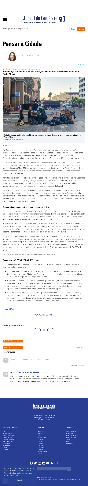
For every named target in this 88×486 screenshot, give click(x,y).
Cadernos (41, 448)
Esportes (40, 439)
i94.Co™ (78, 479)
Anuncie (5, 450)
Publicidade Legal (8, 441)
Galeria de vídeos (71, 437)
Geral (39, 435)
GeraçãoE (41, 450)
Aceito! (19, 480)
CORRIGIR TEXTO (79, 347)
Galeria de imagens (72, 435)
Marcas (40, 454)
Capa (4, 431)
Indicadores (69, 433)
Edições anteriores (8, 437)
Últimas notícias (7, 433)
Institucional (6, 446)
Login (73, 29)
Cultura (40, 441)
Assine (81, 29)
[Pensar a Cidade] (24, 44)
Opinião (40, 443)
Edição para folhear (8, 435)
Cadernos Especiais (8, 439)
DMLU (11, 309)
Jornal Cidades (42, 452)
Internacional (42, 437)
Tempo (68, 439)
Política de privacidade (12, 475)
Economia (41, 431)
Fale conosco (6, 443)
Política (40, 433)
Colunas (40, 446)
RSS (67, 441)
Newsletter (69, 443)
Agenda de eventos (71, 431)
